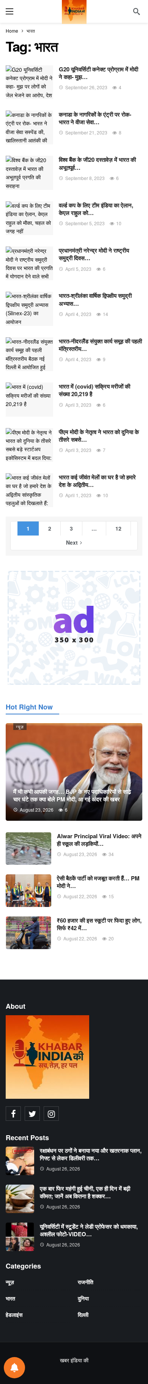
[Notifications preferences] (14, 1367)
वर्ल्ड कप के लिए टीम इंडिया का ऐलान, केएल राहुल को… (96, 209)
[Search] (136, 11)
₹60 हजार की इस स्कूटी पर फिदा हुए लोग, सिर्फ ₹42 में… (99, 924)
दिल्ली (83, 1314)
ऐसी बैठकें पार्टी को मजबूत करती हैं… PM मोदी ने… (98, 882)
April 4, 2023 (78, 314)
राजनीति (85, 1282)
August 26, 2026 (63, 1168)
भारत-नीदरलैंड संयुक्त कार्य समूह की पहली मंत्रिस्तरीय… (100, 345)
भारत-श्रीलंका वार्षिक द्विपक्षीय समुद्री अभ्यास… (95, 299)
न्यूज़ (20, 727)
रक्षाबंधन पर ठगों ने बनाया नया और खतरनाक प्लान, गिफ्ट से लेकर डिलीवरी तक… (91, 1154)
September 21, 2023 (86, 132)
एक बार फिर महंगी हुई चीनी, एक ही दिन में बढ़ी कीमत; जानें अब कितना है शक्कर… (85, 1192)
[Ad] (74, 628)
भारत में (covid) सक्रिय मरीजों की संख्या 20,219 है (94, 390)
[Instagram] (51, 1113)
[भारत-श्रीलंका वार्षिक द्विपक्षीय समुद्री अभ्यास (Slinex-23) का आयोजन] (29, 308)
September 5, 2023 (85, 223)
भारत (10, 1298)
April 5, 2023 (78, 268)
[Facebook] (13, 1113)
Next (72, 542)
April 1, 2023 (78, 495)
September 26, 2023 (86, 87)
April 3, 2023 (78, 404)
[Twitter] (32, 1113)
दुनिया (83, 1298)
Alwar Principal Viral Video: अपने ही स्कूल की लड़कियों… (99, 840)
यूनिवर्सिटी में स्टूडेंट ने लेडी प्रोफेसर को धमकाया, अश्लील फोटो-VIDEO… (89, 1230)
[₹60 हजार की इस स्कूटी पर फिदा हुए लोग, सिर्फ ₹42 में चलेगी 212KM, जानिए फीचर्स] (28, 932)
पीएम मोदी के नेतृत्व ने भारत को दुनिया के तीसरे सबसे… (99, 436)
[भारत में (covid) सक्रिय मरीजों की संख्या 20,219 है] (29, 399)
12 (118, 528)
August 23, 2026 (80, 854)
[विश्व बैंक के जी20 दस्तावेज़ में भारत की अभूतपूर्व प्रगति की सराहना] (29, 173)
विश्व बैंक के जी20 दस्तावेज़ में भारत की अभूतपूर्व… (97, 163)
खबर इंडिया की (74, 1360)
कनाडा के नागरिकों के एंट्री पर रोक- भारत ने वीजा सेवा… (95, 118)
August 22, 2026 (80, 896)
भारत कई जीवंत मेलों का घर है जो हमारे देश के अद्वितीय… (97, 481)
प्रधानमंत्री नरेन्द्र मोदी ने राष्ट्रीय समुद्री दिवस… (94, 254)
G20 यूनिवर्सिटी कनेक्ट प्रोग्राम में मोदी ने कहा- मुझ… (98, 73)
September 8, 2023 (85, 178)
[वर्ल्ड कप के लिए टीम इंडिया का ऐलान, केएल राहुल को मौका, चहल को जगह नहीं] (29, 218)
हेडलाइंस (14, 1314)
